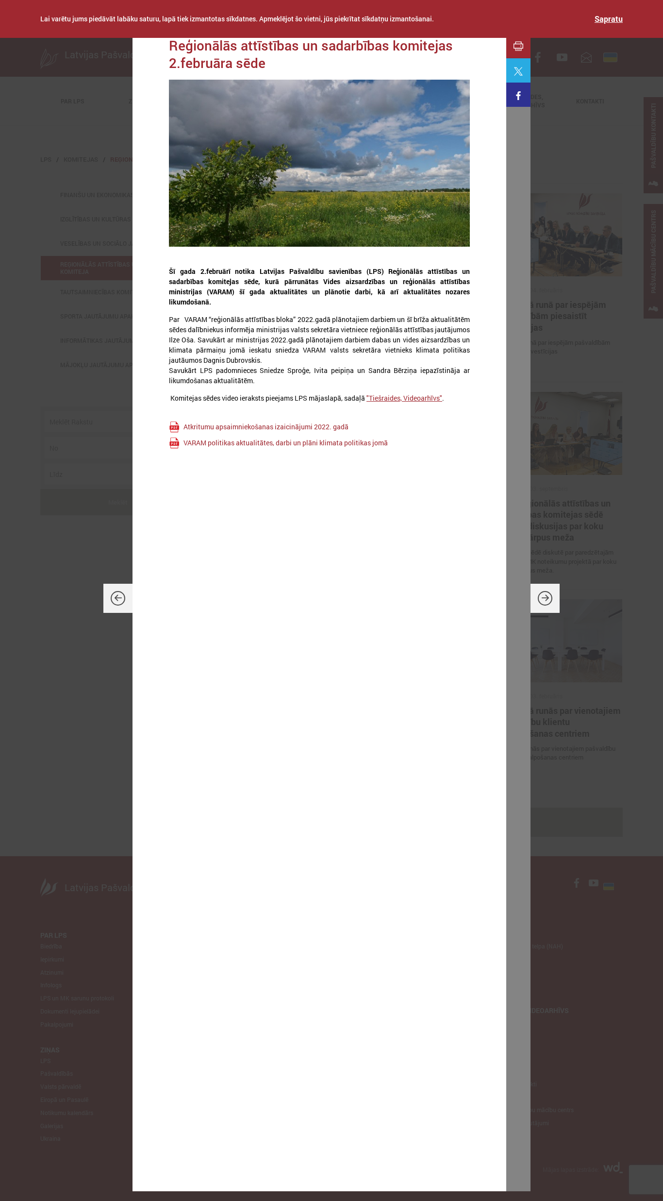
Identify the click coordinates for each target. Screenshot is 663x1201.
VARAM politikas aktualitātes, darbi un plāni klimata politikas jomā (285, 442)
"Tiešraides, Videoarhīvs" (404, 398)
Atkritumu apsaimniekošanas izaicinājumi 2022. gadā (265, 426)
